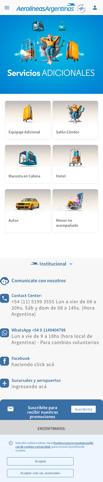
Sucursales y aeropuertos (36, 380)
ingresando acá (29, 386)
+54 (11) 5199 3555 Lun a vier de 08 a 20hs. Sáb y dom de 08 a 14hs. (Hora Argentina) (54, 307)
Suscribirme (83, 409)
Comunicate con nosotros (39, 280)
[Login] (95, 7)
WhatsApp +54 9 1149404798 (39, 330)
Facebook (21, 358)
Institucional (53, 264)
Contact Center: (27, 295)
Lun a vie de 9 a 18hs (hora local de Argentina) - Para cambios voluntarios (55, 339)
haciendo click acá (33, 364)
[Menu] (7, 7)
